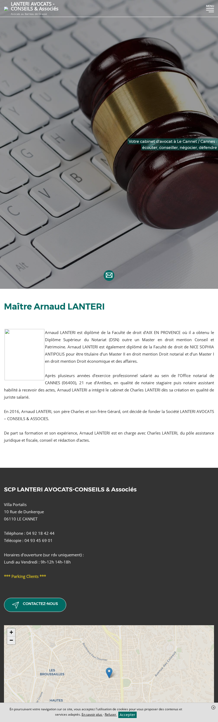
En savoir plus (92, 714)
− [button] (11, 640)
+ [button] (11, 632)
